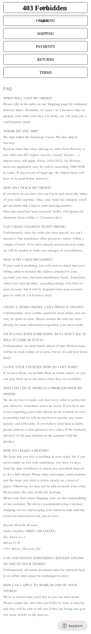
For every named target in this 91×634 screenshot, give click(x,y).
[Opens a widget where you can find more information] (72, 626)
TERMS (46, 72)
